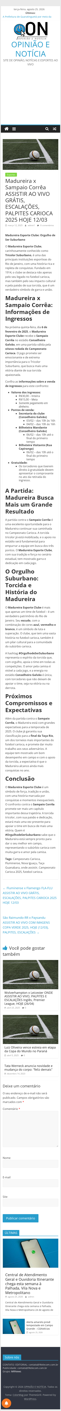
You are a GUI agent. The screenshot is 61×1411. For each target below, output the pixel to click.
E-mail (7, 1177)
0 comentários (47, 225)
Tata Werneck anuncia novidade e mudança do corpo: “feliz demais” (28, 1068)
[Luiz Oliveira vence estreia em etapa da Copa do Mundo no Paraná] (30, 1017)
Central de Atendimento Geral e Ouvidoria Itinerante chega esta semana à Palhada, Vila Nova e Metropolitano (29, 1283)
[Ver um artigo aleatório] (54, 128)
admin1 (31, 225)
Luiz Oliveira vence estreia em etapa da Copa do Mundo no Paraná (30, 1049)
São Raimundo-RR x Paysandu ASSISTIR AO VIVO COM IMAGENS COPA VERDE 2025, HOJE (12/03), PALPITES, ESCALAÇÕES (26, 925)
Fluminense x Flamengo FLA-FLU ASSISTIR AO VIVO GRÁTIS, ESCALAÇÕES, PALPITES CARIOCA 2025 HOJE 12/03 (30, 895)
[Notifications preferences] (6, 1403)
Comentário (11, 1109)
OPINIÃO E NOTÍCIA (30, 49)
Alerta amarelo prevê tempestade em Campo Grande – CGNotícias (39, 1325)
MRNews (16, 1371)
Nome (7, 1158)
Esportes (11, 174)
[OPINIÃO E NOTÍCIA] (6, 128)
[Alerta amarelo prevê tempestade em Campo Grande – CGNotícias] (14, 1320)
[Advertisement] (30, 97)
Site (5, 1197)
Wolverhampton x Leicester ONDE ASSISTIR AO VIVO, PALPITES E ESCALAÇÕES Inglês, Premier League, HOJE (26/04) (28, 998)
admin (31, 1296)
